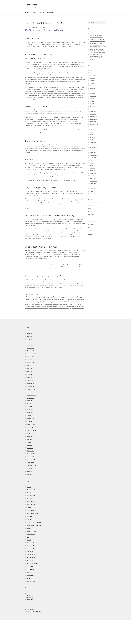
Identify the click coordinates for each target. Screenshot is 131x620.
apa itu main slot (47, 296)
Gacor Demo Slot (31, 490)
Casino (29, 487)
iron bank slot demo (44, 304)
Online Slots (30, 507)
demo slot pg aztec (63, 301)
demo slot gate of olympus (37, 301)
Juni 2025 (92, 101)
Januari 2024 (93, 145)
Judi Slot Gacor (31, 501)
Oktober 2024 (93, 121)
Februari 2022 (93, 194)
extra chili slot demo (34, 304)
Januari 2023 (93, 175)
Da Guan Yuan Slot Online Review (45, 30)
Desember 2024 (93, 116)
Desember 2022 (93, 178)
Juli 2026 (92, 70)
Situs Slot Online (31, 531)
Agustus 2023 (93, 157)
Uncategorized (31, 581)
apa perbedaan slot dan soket (58, 296)
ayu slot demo (31, 297)
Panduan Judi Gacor (32, 510)
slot (89, 227)
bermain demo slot (39, 297)
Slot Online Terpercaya (33, 563)
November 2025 (93, 88)
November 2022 (93, 181)
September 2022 (93, 186)
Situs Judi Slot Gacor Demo (34, 522)
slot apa (57, 306)
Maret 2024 (92, 139)
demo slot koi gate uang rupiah (51, 301)
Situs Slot (29, 528)
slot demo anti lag (64, 306)
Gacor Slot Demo (31, 493)
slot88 (89, 211)
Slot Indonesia (31, 557)
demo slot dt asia (74, 299)
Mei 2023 (92, 165)
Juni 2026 (92, 73)
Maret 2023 (92, 170)
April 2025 (92, 106)
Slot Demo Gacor (31, 543)
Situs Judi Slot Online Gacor (34, 525)
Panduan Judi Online (32, 513)
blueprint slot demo (49, 297)
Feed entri (27, 595)
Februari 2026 (93, 80)
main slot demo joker (54, 304)
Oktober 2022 (93, 183)
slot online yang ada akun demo (49, 308)
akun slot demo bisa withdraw (35, 296)
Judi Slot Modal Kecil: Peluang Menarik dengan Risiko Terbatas (97, 40)
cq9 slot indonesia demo (51, 299)
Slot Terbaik (30, 566)
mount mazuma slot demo (66, 304)
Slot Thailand (30, 569)
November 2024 (93, 119)
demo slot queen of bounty (74, 303)
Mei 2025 (92, 103)
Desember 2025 (93, 85)
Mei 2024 (92, 134)
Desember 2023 (93, 147)
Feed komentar (29, 597)
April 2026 (92, 75)
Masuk (26, 593)
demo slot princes (63, 303)
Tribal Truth (31, 4)
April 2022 (92, 188)
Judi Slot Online (31, 504)
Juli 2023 (92, 160)
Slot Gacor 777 (31, 554)
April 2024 (92, 137)
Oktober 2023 (93, 152)
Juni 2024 (92, 132)
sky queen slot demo (50, 306)
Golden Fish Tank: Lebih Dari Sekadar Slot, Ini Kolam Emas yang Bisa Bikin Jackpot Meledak (97, 51)
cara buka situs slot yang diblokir (62, 297)
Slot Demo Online (31, 546)
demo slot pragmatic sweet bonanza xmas (48, 303)
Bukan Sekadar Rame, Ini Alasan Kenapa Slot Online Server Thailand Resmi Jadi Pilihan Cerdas (97, 57)
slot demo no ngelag (74, 306)
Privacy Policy (50, 12)
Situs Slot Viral (31, 534)
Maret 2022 (92, 191)
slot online (90, 218)
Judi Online (30, 498)
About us (34, 12)
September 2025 (93, 93)
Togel (28, 578)
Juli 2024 (92, 129)
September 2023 (93, 155)
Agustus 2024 (93, 127)
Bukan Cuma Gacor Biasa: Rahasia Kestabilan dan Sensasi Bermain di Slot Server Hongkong (98, 45)
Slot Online (30, 560)
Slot (28, 537)
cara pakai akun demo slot (38, 299)
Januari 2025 (93, 114)
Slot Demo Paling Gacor (33, 548)
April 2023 (92, 168)
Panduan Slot (30, 516)
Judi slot (90, 234)
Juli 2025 (92, 98)
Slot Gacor (30, 551)
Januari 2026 (93, 83)
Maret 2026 (92, 78)
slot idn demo (37, 308)
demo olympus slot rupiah (63, 299)
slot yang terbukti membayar (64, 308)
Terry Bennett (43, 27)
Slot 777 (29, 540)
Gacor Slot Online (34, 294)
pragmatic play (31, 519)
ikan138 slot (91, 214)
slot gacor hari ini (92, 221)
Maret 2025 (92, 109)
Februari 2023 (93, 173)
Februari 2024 (93, 142)
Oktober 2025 (93, 91)
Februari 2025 (93, 111)
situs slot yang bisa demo (38, 306)
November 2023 (93, 150)
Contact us (42, 12)
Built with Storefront (38, 611)
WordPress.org (29, 599)
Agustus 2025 (93, 96)
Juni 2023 (92, 163)
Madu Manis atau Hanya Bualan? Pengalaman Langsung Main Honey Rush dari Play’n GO (97, 35)
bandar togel (91, 224)
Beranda (27, 12)
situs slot (90, 208)
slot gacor (90, 205)
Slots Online (30, 575)
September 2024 (93, 124)
